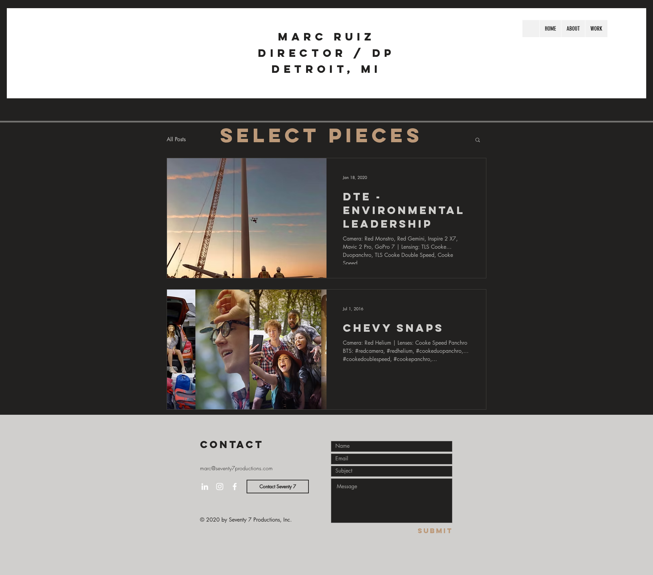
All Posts (176, 139)
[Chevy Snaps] (246, 349)
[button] (477, 140)
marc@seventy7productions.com (236, 468)
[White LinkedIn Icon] (205, 486)
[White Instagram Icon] (219, 486)
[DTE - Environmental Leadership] (246, 218)
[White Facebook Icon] (234, 486)
